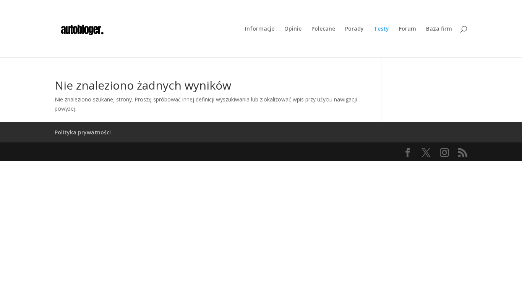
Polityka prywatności (83, 132)
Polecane (323, 29)
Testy (381, 29)
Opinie (293, 29)
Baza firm (439, 29)
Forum (407, 29)
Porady (354, 29)
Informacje (259, 29)
